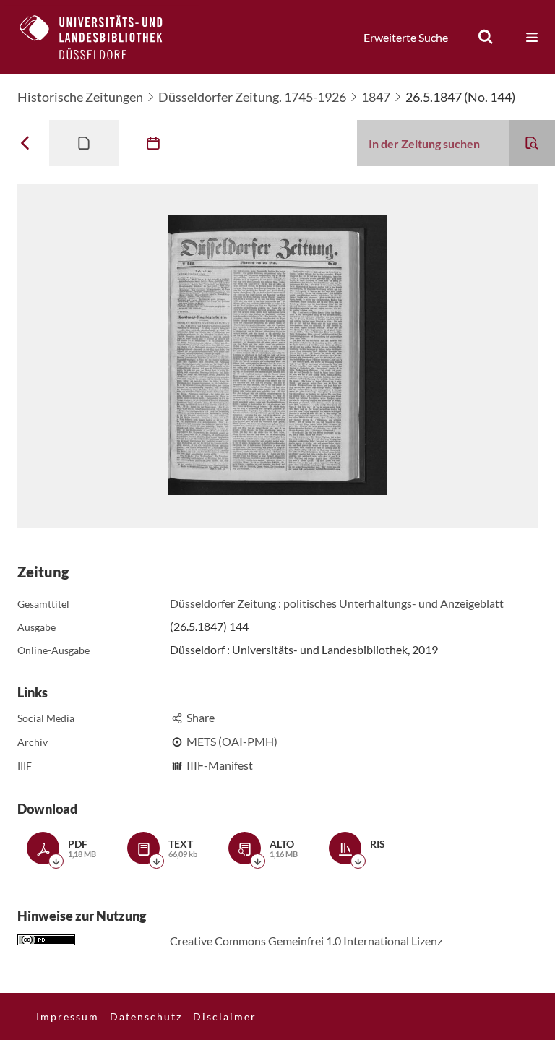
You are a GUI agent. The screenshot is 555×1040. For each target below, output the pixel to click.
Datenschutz (146, 1016)
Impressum (67, 1016)
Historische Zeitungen (80, 97)
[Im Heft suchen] (532, 143)
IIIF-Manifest (219, 765)
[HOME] (101, 36)
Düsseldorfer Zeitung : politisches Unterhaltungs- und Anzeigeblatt (337, 603)
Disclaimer (225, 1016)
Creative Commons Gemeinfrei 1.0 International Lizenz (306, 940)
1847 (375, 97)
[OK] (485, 37)
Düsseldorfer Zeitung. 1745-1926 (252, 97)
